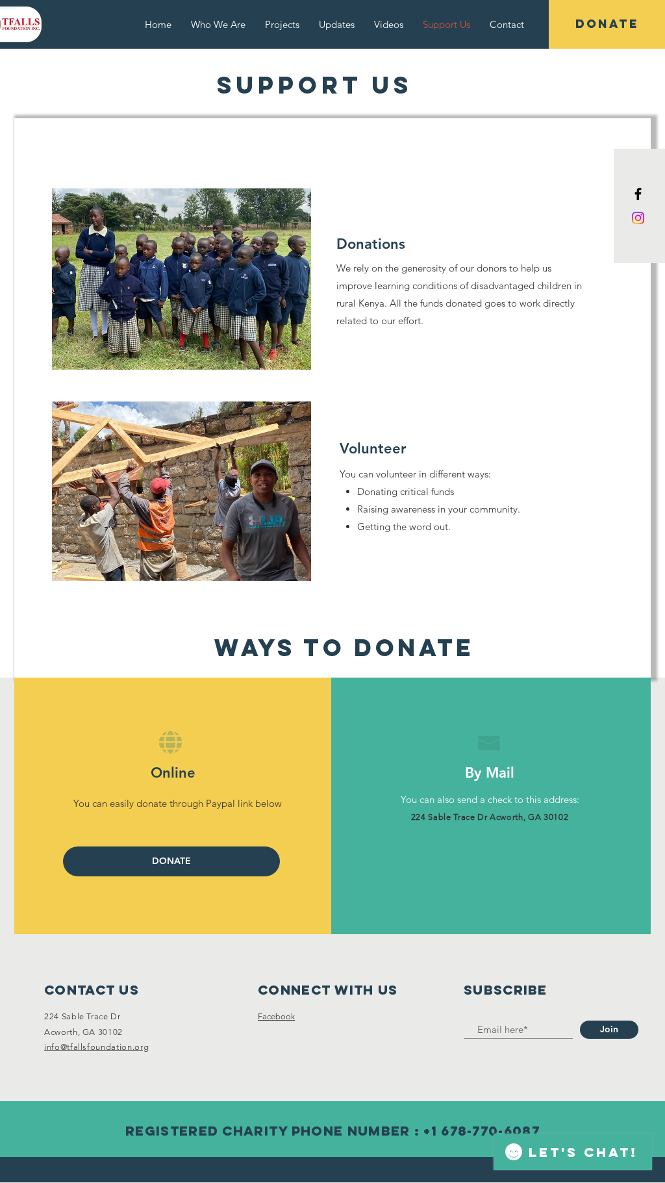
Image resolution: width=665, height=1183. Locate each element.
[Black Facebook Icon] (638, 194)
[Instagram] (638, 218)
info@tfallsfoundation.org (96, 1047)
